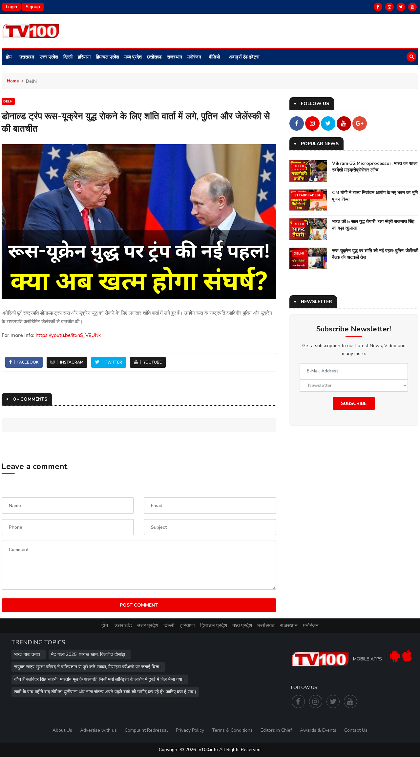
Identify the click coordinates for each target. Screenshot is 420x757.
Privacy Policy (190, 730)
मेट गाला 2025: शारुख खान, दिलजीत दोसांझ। (89, 654)
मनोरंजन (194, 57)
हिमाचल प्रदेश (107, 57)
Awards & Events (318, 730)
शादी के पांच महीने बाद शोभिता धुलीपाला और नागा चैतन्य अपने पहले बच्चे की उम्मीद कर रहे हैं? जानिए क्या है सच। (105, 692)
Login (11, 7)
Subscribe (354, 403)
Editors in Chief (276, 730)
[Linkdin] (412, 7)
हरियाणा (84, 57)
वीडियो (214, 57)
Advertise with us (98, 730)
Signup (33, 7)
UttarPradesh (308, 195)
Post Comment (139, 605)
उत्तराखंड (26, 57)
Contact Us (356, 730)
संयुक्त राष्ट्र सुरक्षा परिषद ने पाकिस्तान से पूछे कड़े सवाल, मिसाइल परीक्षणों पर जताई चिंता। (88, 667)
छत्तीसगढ (154, 57)
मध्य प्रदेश (133, 57)
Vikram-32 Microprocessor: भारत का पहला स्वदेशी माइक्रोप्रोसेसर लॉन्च (374, 166)
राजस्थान (174, 57)
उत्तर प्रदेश (49, 57)
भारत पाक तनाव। (28, 654)
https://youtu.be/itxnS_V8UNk (68, 335)
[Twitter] (401, 7)
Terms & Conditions (232, 730)
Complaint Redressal (146, 730)
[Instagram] (389, 7)
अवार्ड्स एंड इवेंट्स (244, 57)
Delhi (8, 101)
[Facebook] (378, 7)
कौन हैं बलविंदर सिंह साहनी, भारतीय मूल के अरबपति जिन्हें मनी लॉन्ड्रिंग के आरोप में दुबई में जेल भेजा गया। (99, 679)
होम (8, 57)
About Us (62, 730)
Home (13, 81)
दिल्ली (68, 57)
